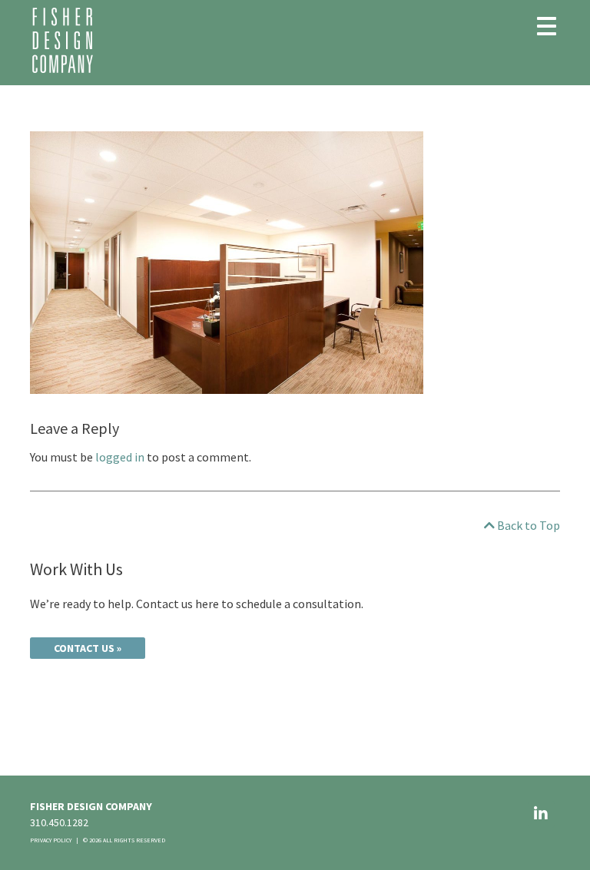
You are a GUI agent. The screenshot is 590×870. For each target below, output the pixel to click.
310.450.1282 (59, 822)
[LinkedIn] (541, 813)
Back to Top (527, 525)
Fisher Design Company (62, 40)
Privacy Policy (50, 840)
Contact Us (84, 648)
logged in (119, 457)
